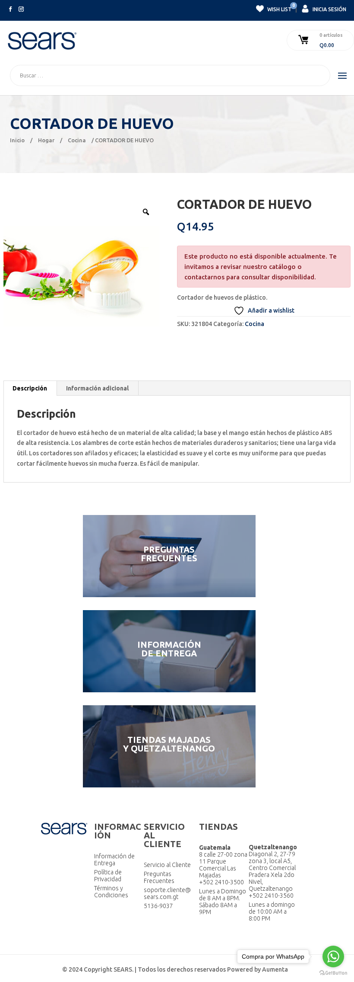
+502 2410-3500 (221, 882)
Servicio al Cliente (167, 864)
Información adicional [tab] (97, 388)
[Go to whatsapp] (333, 956)
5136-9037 (158, 905)
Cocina (77, 140)
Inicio (17, 140)
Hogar (46, 140)
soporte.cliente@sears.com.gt (167, 893)
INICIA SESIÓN (328, 9)
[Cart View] (304, 40)
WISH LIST (279, 8)
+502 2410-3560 (271, 895)
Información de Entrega (114, 860)
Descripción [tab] (30, 388)
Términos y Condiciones (111, 892)
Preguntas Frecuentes (159, 877)
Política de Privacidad (108, 876)
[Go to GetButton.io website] (333, 973)
